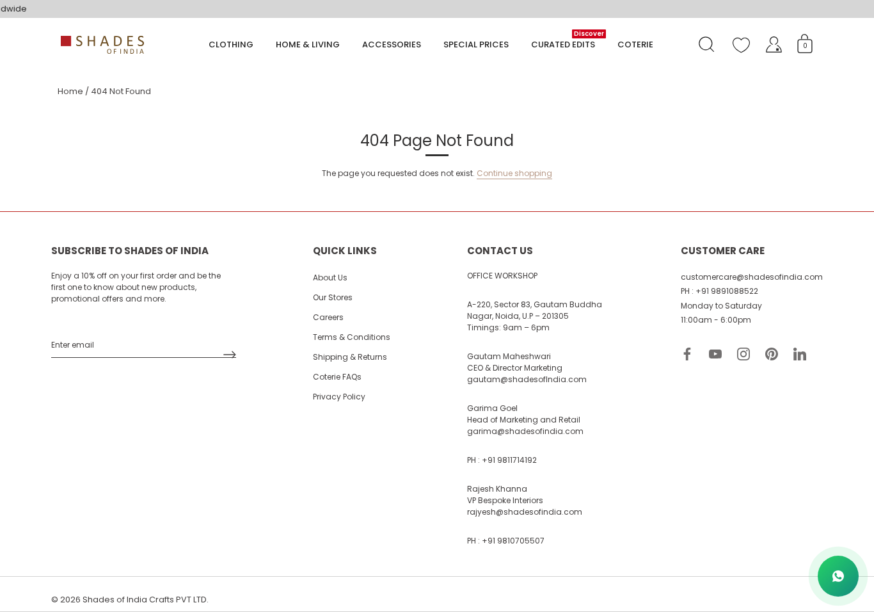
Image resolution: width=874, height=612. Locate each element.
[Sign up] (229, 354)
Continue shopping (514, 173)
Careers (328, 317)
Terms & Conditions (351, 337)
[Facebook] (687, 353)
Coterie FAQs (337, 376)
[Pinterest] (771, 353)
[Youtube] (715, 353)
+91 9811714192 (509, 460)
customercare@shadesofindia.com (752, 276)
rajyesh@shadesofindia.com (524, 511)
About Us (330, 277)
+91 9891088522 (726, 291)
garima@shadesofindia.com (525, 431)
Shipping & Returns (350, 356)
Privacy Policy (339, 396)
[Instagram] (743, 353)
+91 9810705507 (513, 540)
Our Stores (333, 297)
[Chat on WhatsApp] (838, 576)
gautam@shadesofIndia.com (527, 379)
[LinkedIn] (799, 353)
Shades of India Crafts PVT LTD (145, 599)
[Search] (706, 45)
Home (70, 91)
